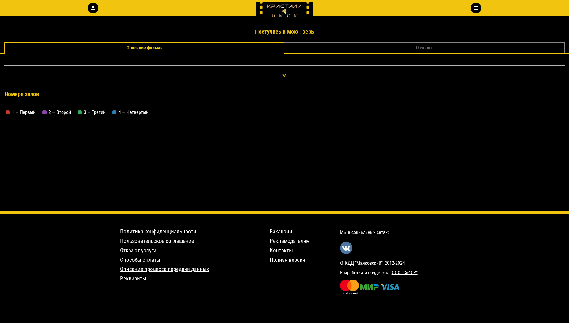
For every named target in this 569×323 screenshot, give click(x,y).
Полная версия (287, 260)
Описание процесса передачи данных (164, 269)
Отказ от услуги (138, 250)
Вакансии (281, 231)
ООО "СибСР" (405, 272)
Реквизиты (133, 278)
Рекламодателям (290, 241)
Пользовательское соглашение (157, 241)
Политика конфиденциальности (158, 231)
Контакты (281, 250)
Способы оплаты (140, 260)
